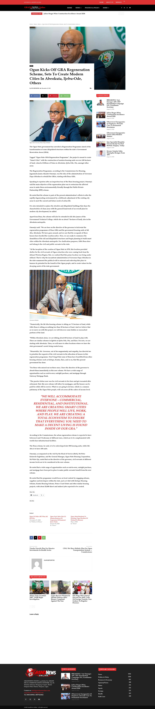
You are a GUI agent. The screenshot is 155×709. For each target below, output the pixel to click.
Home (31, 24)
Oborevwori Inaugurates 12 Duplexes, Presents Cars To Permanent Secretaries (73, 14)
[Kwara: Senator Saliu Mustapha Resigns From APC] (100, 153)
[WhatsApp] (44, 538)
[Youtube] (130, 8)
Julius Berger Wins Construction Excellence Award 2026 (116, 114)
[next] (123, 14)
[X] (127, 8)
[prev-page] (31, 606)
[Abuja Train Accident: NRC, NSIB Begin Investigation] (39, 587)
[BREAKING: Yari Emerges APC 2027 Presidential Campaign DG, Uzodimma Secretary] (100, 102)
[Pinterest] (39, 538)
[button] (124, 1)
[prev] (120, 14)
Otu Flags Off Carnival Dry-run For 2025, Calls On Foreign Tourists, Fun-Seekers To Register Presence (82, 599)
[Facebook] (122, 8)
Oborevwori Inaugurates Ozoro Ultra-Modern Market (116, 134)
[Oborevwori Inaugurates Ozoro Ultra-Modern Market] (100, 135)
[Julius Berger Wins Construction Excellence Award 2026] (100, 115)
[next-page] (33, 606)
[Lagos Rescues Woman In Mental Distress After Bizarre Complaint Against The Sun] (61, 587)
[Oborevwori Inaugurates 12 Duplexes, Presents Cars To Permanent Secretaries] (100, 124)
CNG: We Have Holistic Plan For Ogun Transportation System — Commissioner (77, 550)
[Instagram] (124, 8)
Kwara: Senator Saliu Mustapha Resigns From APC (116, 153)
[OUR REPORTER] (37, 564)
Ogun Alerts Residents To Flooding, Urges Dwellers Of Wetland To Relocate (79, 518)
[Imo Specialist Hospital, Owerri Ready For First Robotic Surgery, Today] (100, 144)
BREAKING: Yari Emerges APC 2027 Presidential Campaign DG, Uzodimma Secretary (115, 103)
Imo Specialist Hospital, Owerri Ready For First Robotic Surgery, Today (116, 144)
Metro (39, 24)
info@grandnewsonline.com (41, 690)
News (35, 24)
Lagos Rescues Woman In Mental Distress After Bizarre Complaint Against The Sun (60, 598)
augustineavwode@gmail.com (33, 693)
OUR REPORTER (35, 88)
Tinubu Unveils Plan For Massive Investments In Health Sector (42, 549)
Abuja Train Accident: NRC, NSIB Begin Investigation (38, 597)
